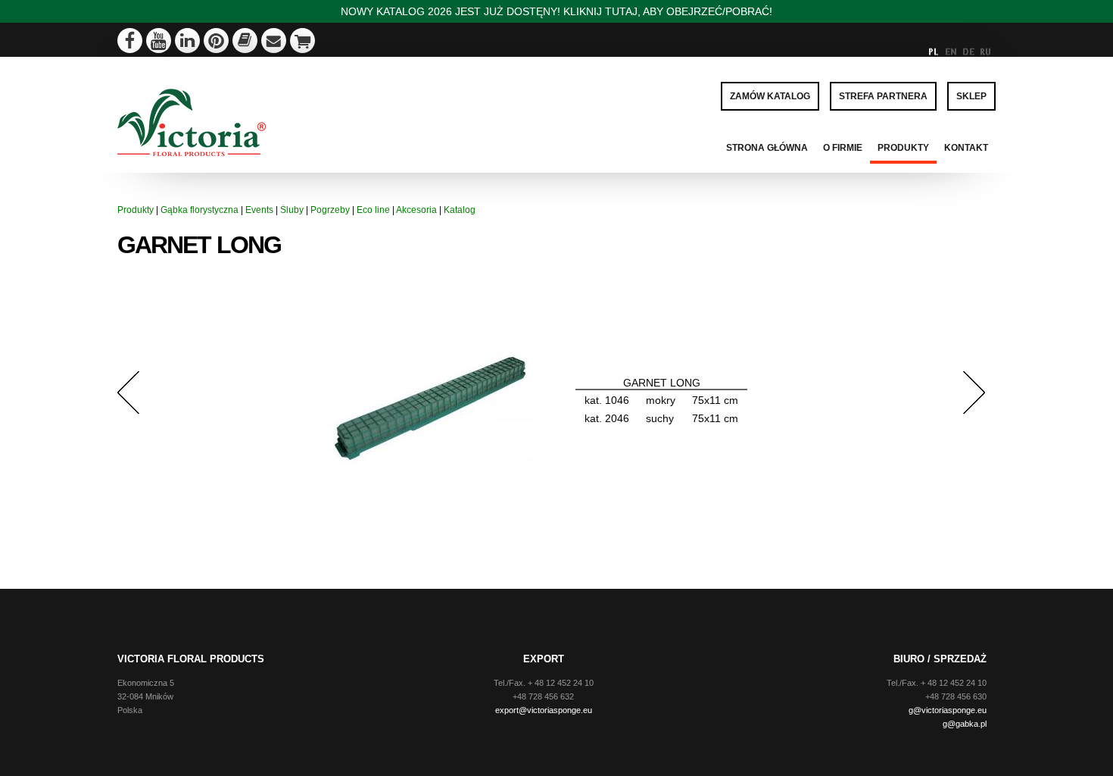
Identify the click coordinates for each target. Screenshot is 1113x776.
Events (259, 210)
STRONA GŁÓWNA (767, 147)
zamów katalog (770, 96)
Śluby (292, 210)
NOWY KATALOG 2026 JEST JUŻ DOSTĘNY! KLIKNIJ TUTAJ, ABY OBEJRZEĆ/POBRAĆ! (556, 11)
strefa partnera (883, 96)
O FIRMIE (842, 147)
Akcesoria (416, 210)
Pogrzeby (330, 210)
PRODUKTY (903, 147)
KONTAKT (966, 147)
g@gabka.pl (965, 723)
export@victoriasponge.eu (543, 710)
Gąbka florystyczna (199, 210)
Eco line (373, 210)
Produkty (135, 210)
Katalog (459, 210)
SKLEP (971, 96)
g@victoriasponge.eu (948, 710)
